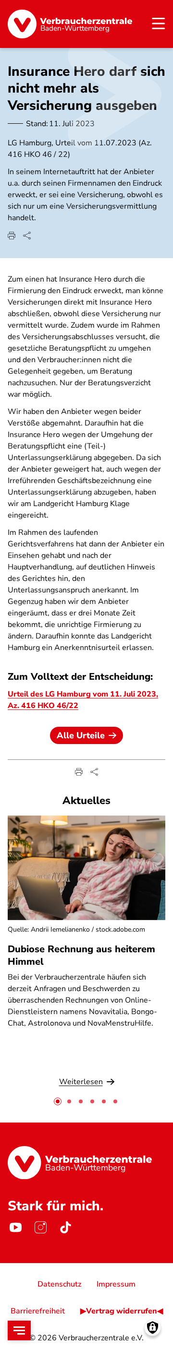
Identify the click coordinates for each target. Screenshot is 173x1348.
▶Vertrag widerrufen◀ (121, 1311)
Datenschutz (59, 1284)
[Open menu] (19, 1330)
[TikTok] (65, 1227)
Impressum (116, 1284)
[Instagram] (40, 1227)
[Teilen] (27, 235)
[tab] (58, 1101)
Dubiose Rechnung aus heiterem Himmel (81, 955)
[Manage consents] (152, 1327)
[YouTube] (15, 1227)
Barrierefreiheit (38, 1311)
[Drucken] (11, 235)
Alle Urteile (81, 735)
